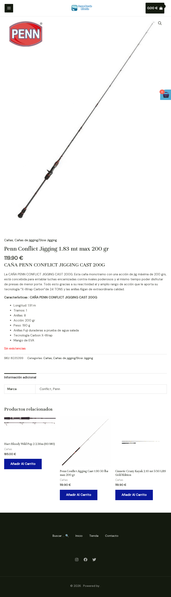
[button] (160, 23)
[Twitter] (94, 559)
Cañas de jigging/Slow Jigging (36, 240)
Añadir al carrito (22, 464)
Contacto (111, 536)
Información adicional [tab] (20, 377)
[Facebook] (85, 559)
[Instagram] (77, 559)
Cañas (8, 240)
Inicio (79, 536)
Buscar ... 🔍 (61, 535)
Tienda (93, 536)
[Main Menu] (9, 8)
